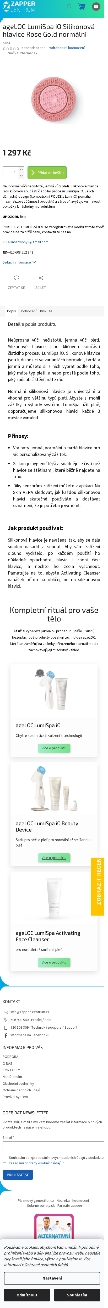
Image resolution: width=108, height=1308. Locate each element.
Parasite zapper (69, 1205)
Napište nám (12, 1077)
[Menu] (96, 6)
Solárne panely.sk (41, 1205)
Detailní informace (17, 262)
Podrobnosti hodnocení (66, 48)
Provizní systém (15, 1097)
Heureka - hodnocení (73, 1200)
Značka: (22, 53)
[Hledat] (68, 6)
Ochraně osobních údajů (46, 1265)
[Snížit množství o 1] (21, 176)
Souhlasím (77, 1295)
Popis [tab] (11, 311)
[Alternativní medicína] (54, 1233)
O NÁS (7, 1063)
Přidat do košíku (50, 172)
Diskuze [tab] (46, 311)
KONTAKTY (11, 1070)
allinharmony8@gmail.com (28, 242)
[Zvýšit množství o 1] (21, 170)
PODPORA (10, 1056)
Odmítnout (27, 1295)
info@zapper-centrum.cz (30, 1012)
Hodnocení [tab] (28, 311)
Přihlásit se (18, 1175)
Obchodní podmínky (18, 1083)
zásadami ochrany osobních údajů (35, 1163)
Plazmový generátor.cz (36, 1200)
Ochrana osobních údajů (21, 1090)
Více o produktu (54, 748)
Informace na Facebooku (29, 1035)
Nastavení (52, 1278)
